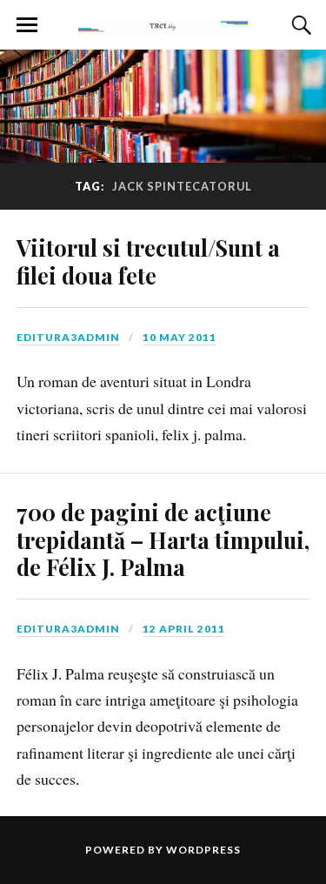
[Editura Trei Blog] (163, 23)
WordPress (203, 849)
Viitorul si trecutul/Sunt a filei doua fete (148, 261)
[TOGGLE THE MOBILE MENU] (27, 25)
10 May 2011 (179, 337)
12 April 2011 (184, 628)
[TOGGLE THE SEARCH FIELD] (299, 25)
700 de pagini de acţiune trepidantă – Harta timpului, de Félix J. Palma (163, 539)
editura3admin (68, 337)
